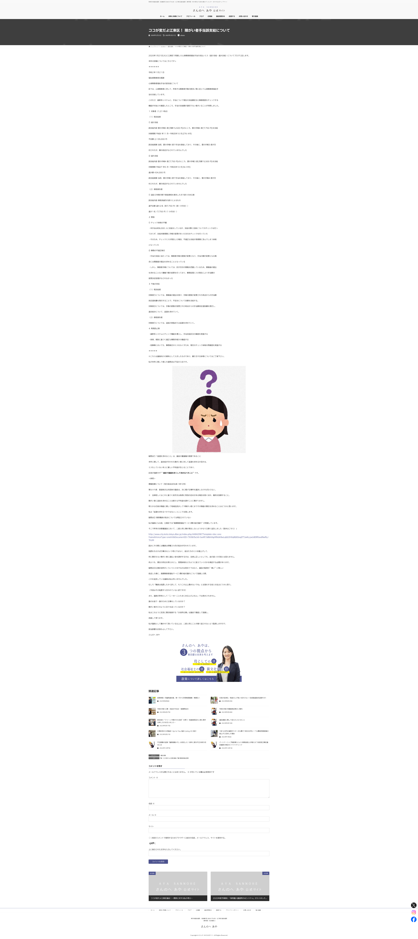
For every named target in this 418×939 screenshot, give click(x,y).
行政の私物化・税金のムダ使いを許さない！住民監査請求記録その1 (242, 698)
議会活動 (163, 755)
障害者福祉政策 (184, 758)
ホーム (153, 910)
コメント (153, 778)
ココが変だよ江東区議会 (169, 758)
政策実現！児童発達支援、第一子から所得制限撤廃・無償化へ (178, 698)
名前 (151, 804)
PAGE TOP (407, 909)
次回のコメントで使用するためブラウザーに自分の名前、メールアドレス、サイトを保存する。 (188, 838)
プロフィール (179, 910)
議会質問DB (208, 910)
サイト (151, 826)
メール (152, 815)
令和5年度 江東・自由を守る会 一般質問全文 (173, 709)
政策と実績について (165, 910)
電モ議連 (258, 910)
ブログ (189, 910)
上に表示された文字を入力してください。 (165, 849)
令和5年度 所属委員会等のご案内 (230, 709)
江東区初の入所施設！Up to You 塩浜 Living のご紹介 (176, 731)
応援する (218, 910)
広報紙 (198, 910)
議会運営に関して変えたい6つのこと (232, 720)
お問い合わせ (247, 910)
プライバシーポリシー (232, 910)
